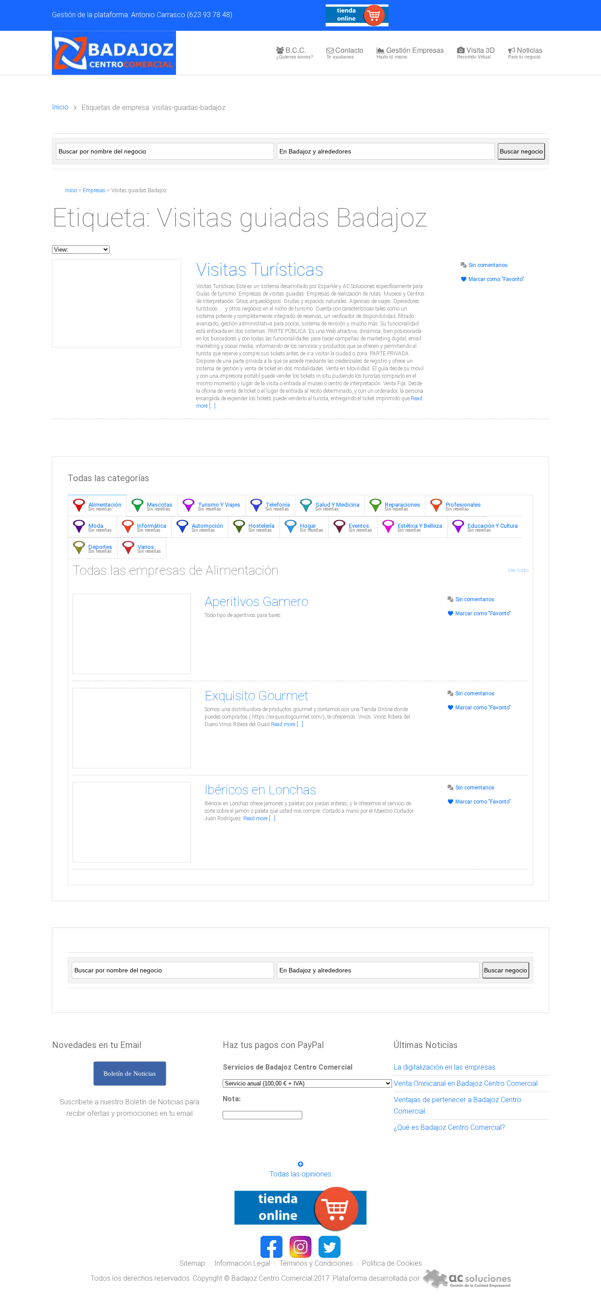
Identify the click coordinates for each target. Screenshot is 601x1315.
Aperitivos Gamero (256, 601)
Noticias (525, 52)
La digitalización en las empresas (444, 1067)
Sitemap (192, 1263)
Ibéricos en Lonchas (260, 789)
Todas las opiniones (300, 1174)
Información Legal (242, 1263)
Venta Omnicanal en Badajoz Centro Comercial (466, 1083)
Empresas (94, 190)
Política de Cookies (392, 1263)
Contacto (344, 52)
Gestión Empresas (410, 52)
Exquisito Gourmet (256, 695)
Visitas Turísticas (259, 269)
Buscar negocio (521, 151)
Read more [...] (287, 724)
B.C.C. (294, 52)
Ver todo (518, 570)
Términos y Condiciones (316, 1263)
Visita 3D (476, 52)
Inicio (60, 107)
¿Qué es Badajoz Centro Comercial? (449, 1127)
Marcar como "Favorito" (495, 279)
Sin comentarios (487, 265)
